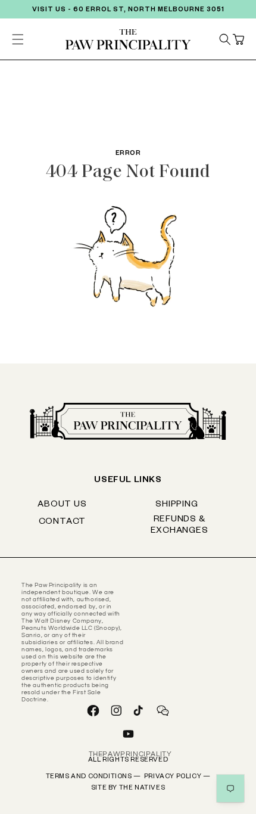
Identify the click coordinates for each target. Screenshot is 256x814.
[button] (238, 39)
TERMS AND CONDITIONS (93, 777)
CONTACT (62, 522)
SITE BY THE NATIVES (128, 788)
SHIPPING (176, 505)
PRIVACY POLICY (177, 777)
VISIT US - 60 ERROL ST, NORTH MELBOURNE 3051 (128, 10)
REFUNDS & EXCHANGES (179, 525)
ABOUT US (62, 505)
